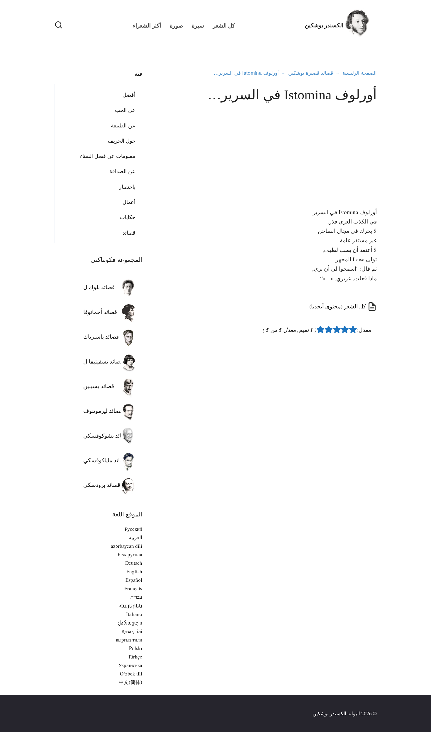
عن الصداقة (122, 171)
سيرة (198, 25)
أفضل (129, 94)
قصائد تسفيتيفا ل (103, 361)
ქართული (130, 622)
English (134, 571)
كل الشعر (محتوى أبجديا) (337, 306)
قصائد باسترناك (101, 336)
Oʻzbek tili (131, 673)
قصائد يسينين (98, 386)
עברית (136, 596)
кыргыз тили (129, 639)
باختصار (127, 186)
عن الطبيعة (123, 125)
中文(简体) (130, 682)
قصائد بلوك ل (99, 287)
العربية (135, 537)
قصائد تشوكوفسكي (106, 435)
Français (133, 588)
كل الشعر (224, 25)
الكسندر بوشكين (324, 25)
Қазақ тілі (131, 631)
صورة (176, 25)
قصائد (129, 232)
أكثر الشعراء (147, 25)
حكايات (127, 217)
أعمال (129, 201)
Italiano (134, 614)
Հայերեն (130, 605)
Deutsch (133, 562)
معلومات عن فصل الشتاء (107, 155)
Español (133, 579)
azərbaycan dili (126, 545)
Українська (130, 665)
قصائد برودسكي (101, 484)
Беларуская (130, 554)
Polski (135, 648)
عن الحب (125, 109)
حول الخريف (121, 140)
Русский (133, 528)
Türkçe (135, 656)
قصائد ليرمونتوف (103, 410)
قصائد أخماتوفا (100, 311)
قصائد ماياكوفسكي (105, 460)
